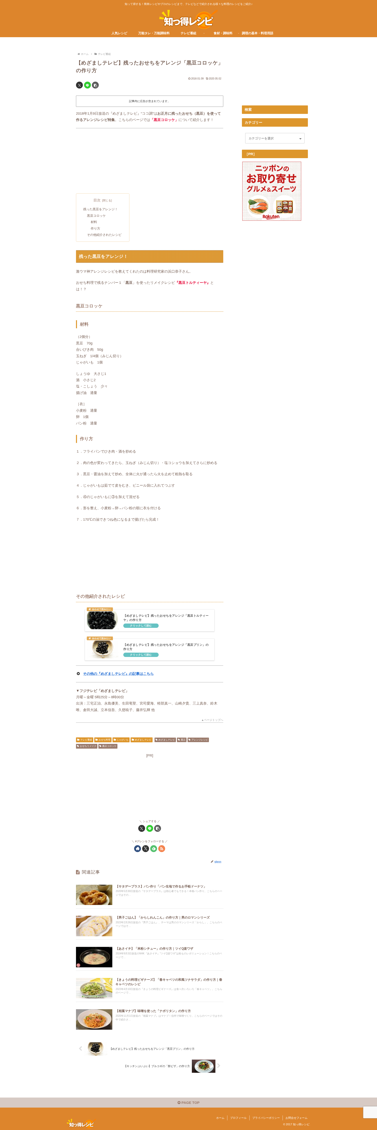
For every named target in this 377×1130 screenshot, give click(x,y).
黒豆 (183, 739)
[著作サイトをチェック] (137, 848)
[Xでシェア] (79, 85)
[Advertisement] (149, 160)
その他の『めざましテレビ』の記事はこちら (118, 674)
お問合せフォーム (296, 1117)
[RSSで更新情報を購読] (161, 848)
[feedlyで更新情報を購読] (153, 848)
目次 (97, 200)
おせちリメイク (88, 746)
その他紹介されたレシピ (104, 234)
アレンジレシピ (199, 739)
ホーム (220, 1117)
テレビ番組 (86, 739)
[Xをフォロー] (145, 848)
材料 (94, 222)
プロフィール (238, 1117)
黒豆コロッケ (96, 215)
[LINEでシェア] (87, 85)
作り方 (95, 228)
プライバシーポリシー (266, 1117)
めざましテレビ (143, 739)
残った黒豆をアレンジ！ (100, 209)
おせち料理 (104, 739)
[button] (95, 85)
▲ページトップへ (212, 720)
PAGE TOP (189, 1103)
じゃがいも (122, 739)
